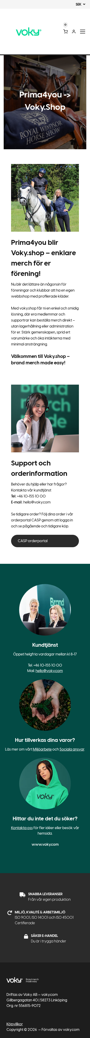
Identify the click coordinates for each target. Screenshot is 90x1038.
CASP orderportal (33, 541)
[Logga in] (74, 31)
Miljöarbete (42, 749)
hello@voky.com (49, 671)
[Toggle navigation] (83, 31)
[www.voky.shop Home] (29, 31)
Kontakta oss (22, 828)
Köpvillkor (14, 1024)
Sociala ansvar (72, 749)
